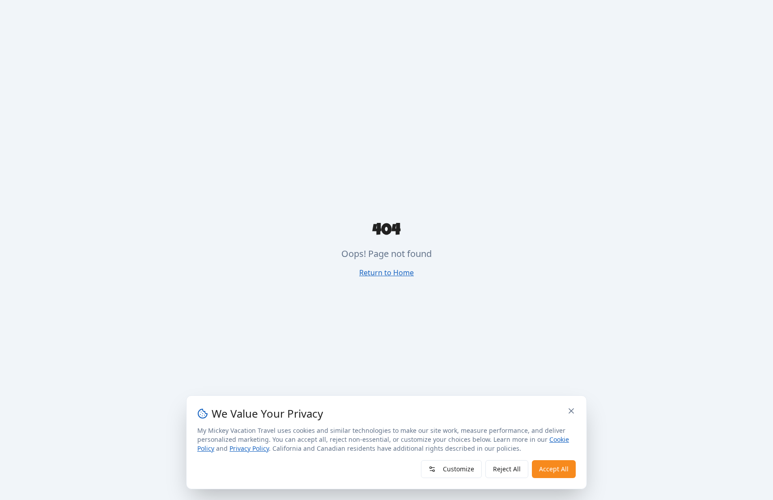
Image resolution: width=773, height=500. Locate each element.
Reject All (507, 469)
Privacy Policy (249, 448)
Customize (458, 469)
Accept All (554, 469)
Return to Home (386, 273)
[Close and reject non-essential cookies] (571, 410)
